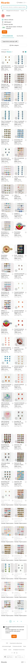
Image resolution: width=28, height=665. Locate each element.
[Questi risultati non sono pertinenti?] (8, 50)
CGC (7, 643)
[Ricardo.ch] (5, 3)
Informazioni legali (6, 646)
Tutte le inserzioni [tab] (7, 36)
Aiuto (24, 646)
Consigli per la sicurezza (18, 649)
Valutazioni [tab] (20, 36)
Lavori (9, 649)
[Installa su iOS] (8, 656)
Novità (5, 649)
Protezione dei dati (17, 646)
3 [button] (17, 621)
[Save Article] (13, 66)
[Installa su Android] (20, 656)
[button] (19, 2)
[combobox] (14, 7)
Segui (4, 31)
